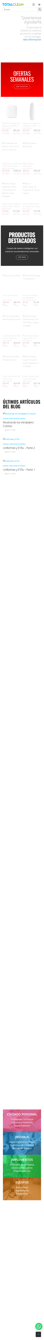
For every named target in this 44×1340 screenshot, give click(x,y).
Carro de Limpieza (10, 295)
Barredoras (22, 1187)
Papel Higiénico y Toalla (22, 1142)
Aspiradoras (22, 1190)
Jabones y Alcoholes (22, 1122)
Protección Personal (22, 1119)
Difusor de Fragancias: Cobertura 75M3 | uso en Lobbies (32, 126)
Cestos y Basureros (22, 1167)
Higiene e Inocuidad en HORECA (14, 418)
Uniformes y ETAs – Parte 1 (19, 469)
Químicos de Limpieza (22, 1145)
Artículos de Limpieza (22, 1164)
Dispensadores (22, 1125)
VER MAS (22, 257)
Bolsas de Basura (22, 1148)
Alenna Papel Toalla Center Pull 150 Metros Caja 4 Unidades (31, 340)
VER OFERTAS (22, 86)
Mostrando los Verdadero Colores (18, 424)
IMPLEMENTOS (22, 1160)
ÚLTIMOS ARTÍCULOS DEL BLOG (21, 404)
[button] (38, 1326)
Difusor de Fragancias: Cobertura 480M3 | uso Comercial (11, 126)
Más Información (32, 43)
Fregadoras (22, 1193)
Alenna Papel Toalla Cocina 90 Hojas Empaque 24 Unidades (31, 380)
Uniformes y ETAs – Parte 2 (19, 448)
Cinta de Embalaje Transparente (30, 296)
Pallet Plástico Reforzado (28, 164)
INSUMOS (22, 1137)
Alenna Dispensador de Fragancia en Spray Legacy (32, 206)
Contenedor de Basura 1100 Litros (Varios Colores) (11, 166)
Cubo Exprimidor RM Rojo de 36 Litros (11, 337)
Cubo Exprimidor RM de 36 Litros (11, 377)
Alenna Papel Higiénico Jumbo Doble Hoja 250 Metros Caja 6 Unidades (11, 208)
